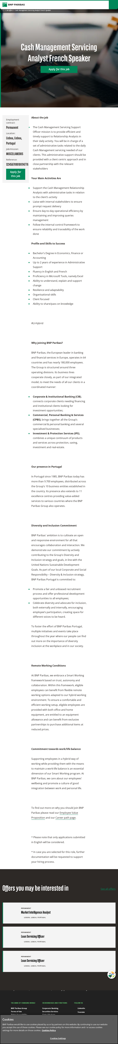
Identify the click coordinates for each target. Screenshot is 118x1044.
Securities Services (50, 1011)
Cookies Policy (49, 1030)
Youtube (81, 1012)
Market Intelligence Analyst (36, 912)
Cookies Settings (58, 1038)
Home (3, 10)
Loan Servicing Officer (32, 937)
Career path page (65, 817)
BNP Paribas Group (19, 1008)
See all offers (108, 889)
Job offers (9, 10)
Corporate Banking (50, 1008)
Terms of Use (16, 1011)
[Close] (113, 1019)
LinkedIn (81, 1008)
